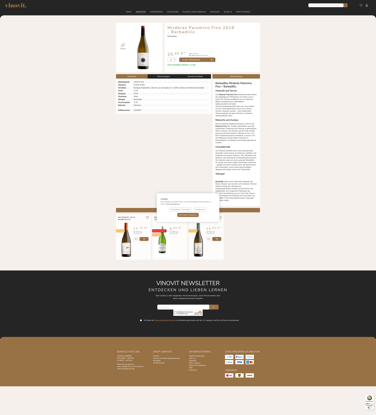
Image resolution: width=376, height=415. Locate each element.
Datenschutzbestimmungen (165, 320)
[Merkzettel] (361, 6)
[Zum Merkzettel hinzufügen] (147, 217)
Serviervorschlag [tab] (195, 76)
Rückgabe (156, 361)
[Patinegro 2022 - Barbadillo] (125, 240)
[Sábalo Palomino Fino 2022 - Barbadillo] (198, 240)
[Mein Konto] (367, 6)
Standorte (192, 361)
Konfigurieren (200, 209)
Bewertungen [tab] (163, 76)
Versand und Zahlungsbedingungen (166, 358)
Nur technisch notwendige (180, 209)
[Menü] (373, 395)
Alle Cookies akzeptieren (188, 215)
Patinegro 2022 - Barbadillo (127, 218)
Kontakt (156, 356)
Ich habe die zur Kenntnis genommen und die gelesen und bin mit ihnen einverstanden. (191, 320)
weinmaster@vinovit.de (126, 369)
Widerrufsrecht (158, 363)
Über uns (192, 358)
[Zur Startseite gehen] (15, 5)
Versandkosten (203, 55)
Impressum (193, 370)
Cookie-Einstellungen (197, 356)
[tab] (132, 76)
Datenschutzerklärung (197, 365)
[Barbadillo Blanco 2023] (162, 240)
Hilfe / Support (194, 363)
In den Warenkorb (191, 59)
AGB (204, 320)
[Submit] (213, 307)
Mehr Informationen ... (173, 204)
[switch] (369, 407)
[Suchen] (345, 5)
